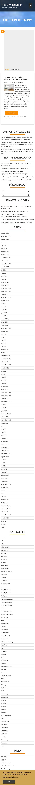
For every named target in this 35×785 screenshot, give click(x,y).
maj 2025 (3, 245)
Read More (11, 113)
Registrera (4, 756)
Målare (3, 672)
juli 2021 (3, 371)
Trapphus (4, 737)
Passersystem (5, 681)
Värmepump (4, 740)
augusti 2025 (5, 239)
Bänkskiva (4, 556)
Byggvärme (4, 574)
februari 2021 (5, 386)
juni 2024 (3, 270)
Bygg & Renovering (11, 116)
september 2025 (6, 236)
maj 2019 (3, 432)
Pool (2, 691)
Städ (2, 718)
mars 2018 (4, 472)
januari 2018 (4, 478)
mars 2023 (4, 316)
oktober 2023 (5, 294)
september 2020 (6, 401)
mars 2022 (4, 346)
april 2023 (4, 313)
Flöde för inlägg (5, 763)
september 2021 (6, 365)
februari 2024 (5, 282)
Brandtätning (5, 568)
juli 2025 (3, 242)
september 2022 (6, 328)
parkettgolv (7, 119)
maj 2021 (3, 377)
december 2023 (5, 288)
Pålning (3, 678)
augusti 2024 (5, 267)
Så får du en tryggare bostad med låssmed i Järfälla (16, 180)
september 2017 (6, 484)
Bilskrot (3, 562)
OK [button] (9, 781)
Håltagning (4, 629)
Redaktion (20, 82)
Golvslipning (4, 623)
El (1, 587)
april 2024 (4, 276)
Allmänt (3, 538)
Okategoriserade (6, 675)
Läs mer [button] (15, 777)
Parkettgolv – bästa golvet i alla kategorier (16, 78)
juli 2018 (3, 460)
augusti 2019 (5, 423)
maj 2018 (3, 466)
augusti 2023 (5, 300)
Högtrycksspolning (7, 642)
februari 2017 (5, 499)
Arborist (3, 541)
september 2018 (6, 453)
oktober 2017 (5, 481)
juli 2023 (3, 303)
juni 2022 (3, 337)
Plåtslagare (4, 685)
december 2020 (5, 392)
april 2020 (4, 411)
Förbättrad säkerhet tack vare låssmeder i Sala (15, 168)
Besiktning (4, 559)
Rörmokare (4, 697)
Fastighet (4, 596)
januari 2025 (4, 254)
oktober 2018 (5, 450)
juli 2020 (3, 404)
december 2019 (5, 414)
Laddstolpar (4, 660)
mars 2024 (4, 279)
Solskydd (3, 712)
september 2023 (6, 297)
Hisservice (4, 639)
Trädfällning (4, 730)
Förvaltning (4, 617)
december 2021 (5, 355)
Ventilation (4, 743)
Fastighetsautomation (7, 599)
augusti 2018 (5, 457)
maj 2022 (3, 340)
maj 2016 (3, 527)
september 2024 (6, 264)
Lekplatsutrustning (6, 666)
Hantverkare (20, 116)
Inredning (4, 651)
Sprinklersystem (6, 715)
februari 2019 (5, 441)
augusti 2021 (5, 368)
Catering (3, 577)
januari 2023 (4, 322)
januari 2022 (4, 352)
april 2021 (4, 380)
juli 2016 (3, 521)
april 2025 (4, 248)
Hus (2, 648)
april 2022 (4, 343)
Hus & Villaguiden (11, 4)
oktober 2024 (5, 261)
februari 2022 (5, 349)
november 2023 (5, 291)
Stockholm (4, 724)
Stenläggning (5, 721)
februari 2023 (5, 319)
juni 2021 (3, 374)
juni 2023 (3, 307)
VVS (2, 746)
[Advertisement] (17, 48)
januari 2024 (4, 285)
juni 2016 (3, 524)
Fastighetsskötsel (6, 605)
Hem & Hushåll (5, 636)
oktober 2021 (5, 362)
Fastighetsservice (6, 602)
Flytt (2, 608)
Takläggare (4, 727)
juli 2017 (3, 490)
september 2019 (6, 420)
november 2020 (5, 395)
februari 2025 (5, 251)
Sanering (3, 703)
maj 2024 (3, 273)
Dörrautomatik (5, 584)
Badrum (3, 553)
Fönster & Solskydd (7, 614)
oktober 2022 (5, 325)
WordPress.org (5, 769)
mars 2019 (4, 438)
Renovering (4, 694)
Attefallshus (4, 550)
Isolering (3, 654)
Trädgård (4, 734)
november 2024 (5, 257)
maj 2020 (3, 408)
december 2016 (5, 506)
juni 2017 (3, 493)
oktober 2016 (5, 512)
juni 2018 (3, 463)
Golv (2, 620)
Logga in (3, 759)
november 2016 (5, 509)
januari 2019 (4, 444)
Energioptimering (6, 593)
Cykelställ (4, 580)
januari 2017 (4, 502)
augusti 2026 (5, 233)
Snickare (3, 706)
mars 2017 (4, 496)
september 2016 (6, 515)
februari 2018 (5, 475)
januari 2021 (4, 389)
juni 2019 (3, 429)
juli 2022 (3, 334)
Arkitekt (3, 544)
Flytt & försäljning (6, 611)
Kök (2, 657)
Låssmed (3, 663)
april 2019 (4, 435)
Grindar (3, 626)
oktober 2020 (5, 398)
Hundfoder (4, 645)
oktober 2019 (5, 417)
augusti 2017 (5, 487)
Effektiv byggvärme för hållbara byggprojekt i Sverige (17, 177)
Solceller (3, 709)
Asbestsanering (5, 547)
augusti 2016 (5, 518)
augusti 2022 (5, 331)
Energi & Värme (5, 590)
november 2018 (5, 447)
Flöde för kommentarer (8, 766)
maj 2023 (3, 310)
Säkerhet (3, 700)
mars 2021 (4, 383)
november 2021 (5, 359)
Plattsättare (4, 688)
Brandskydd (4, 565)
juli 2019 (3, 426)
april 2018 (4, 469)
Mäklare (3, 669)
